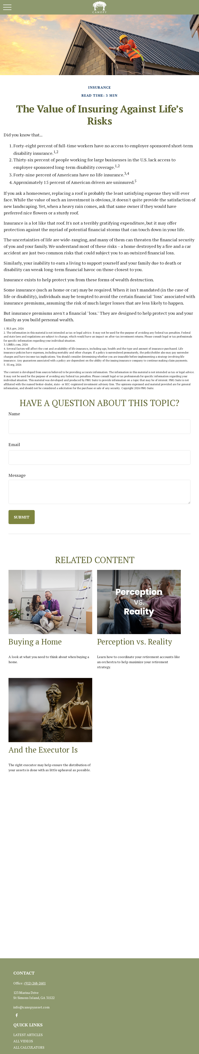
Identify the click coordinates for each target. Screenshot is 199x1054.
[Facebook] (16, 1015)
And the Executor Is (43, 749)
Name (14, 414)
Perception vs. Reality (134, 641)
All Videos (23, 1041)
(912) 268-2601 (35, 983)
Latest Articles (28, 1034)
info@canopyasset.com (31, 1007)
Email (14, 444)
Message (17, 475)
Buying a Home (35, 641)
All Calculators (28, 1047)
